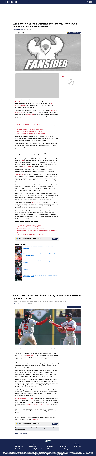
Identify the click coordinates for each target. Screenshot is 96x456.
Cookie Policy (77, 446)
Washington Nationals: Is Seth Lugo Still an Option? (30, 228)
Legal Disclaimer (19, 449)
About (17, 444)
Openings (31, 444)
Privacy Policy (50, 446)
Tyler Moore (25, 157)
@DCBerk (35, 419)
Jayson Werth (52, 110)
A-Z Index (49, 449)
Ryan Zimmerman (27, 166)
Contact (49, 444)
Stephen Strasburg (37, 202)
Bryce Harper (55, 116)
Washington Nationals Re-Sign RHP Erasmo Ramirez (30, 129)
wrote (22, 160)
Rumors (24, 2)
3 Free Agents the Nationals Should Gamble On (29, 225)
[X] (87, 1)
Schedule (29, 2)
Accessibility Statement (35, 449)
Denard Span (18, 112)
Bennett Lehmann (19, 303)
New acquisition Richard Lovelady (24, 398)
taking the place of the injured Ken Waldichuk (38, 404)
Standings (35, 2)
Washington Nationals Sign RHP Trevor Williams (29, 131)
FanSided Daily (19, 446)
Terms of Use (63, 446)
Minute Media (8, 452)
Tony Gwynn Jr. (19, 174)
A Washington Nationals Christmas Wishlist (28, 124)
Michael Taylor (30, 114)
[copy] (23, 33)
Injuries (45, 2)
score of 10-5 (29, 355)
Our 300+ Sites (63, 444)
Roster (40, 2)
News (19, 2)
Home (16, 284)
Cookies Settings (64, 449)
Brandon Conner (18, 29)
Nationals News (23, 284)
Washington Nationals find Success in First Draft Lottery (31, 133)
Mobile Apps (77, 444)
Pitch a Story (32, 446)
